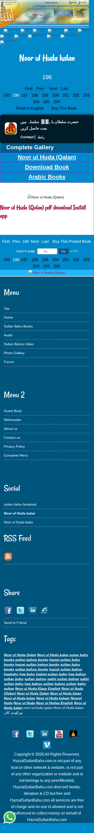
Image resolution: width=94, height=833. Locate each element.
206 (57, 102)
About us (10, 429)
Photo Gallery (14, 353)
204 (36, 102)
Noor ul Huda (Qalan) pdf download (36, 207)
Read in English (30, 108)
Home (8, 317)
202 (76, 95)
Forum (9, 362)
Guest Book (13, 411)
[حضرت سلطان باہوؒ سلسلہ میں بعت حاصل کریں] (11, 133)
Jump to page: (26, 251)
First (28, 89)
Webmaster (12, 420)
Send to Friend (15, 623)
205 (47, 102)
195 (7, 95)
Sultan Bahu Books (18, 326)
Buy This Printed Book (72, 241)
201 (66, 95)
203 (87, 95)
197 (25, 95)
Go (64, 251)
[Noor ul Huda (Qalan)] (47, 273)
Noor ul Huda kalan (18, 522)
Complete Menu (16, 455)
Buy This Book (64, 108)
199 (45, 95)
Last (64, 89)
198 (35, 95)
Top (6, 308)
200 (56, 95)
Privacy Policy (14, 446)
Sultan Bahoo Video (19, 344)
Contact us (12, 437)
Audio (8, 335)
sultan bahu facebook (20, 504)
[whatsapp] (9, 817)
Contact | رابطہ (32, 137)
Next (53, 89)
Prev (40, 89)
